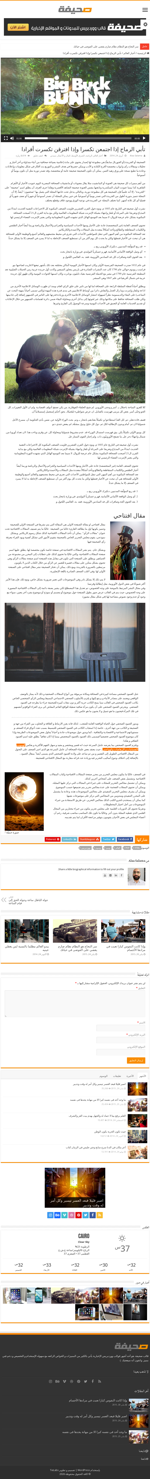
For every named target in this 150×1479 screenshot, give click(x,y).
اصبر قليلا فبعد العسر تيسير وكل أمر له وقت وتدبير (99, 1084)
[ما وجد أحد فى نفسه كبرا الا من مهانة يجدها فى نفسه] (137, 1104)
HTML (137, 848)
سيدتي (53, 155)
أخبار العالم (129, 53)
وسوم (98, 848)
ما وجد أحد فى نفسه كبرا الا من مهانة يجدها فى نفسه (98, 1099)
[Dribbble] (71, 1215)
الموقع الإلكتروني (136, 1046)
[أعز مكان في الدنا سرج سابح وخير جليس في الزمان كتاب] (137, 1152)
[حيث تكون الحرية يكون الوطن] (137, 1136)
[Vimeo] (64, 1215)
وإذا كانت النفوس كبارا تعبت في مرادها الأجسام (98, 1400)
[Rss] (99, 1215)
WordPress (84, 1470)
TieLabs (54, 1470)
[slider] (78, 138)
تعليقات (117, 1076)
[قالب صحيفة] (75, 9)
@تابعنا (143, 1451)
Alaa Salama (136, 155)
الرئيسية (142, 53)
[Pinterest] (78, 1215)
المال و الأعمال (63, 155)
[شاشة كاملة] (6, 138)
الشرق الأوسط (78, 155)
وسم (108, 848)
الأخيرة (130, 1076)
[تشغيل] (144, 138)
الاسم (141, 1022)
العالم (117, 848)
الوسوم (104, 1076)
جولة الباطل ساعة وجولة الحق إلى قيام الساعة (28, 900)
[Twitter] (85, 1215)
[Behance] (57, 1215)
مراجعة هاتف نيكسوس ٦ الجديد (121, 46)
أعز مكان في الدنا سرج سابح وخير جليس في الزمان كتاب (96, 1147)
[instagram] (50, 1215)
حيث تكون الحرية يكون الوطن (110, 1131)
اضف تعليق (38, 155)
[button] (75, 100)
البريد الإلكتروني (135, 1034)
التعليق (140, 988)
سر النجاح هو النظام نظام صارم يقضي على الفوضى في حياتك (77, 948)
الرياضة (89, 155)
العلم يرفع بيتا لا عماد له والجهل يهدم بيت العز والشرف (97, 1115)
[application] (75, 100)
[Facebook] (92, 1215)
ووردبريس (85, 848)
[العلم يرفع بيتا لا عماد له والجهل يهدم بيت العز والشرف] (137, 1120)
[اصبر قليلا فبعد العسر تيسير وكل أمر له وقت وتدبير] (137, 1089)
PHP (127, 848)
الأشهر (142, 1076)
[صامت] (12, 138)
